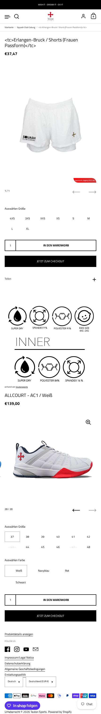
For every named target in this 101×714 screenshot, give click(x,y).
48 (88, 547)
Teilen (8, 279)
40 (58, 536)
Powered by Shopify (60, 712)
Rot (67, 571)
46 (58, 547)
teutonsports (22, 386)
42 (88, 536)
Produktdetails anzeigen (19, 634)
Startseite (9, 27)
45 (42, 547)
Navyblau (43, 571)
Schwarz (21, 582)
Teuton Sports (39, 712)
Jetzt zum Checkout (50, 261)
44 (27, 547)
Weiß (19, 571)
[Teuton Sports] (50, 16)
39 (42, 536)
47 (73, 547)
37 (12, 536)
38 (27, 536)
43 (12, 547)
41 (73, 536)
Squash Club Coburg (26, 27)
